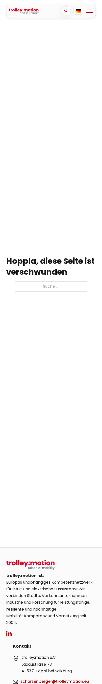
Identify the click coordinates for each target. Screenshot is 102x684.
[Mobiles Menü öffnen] (89, 11)
